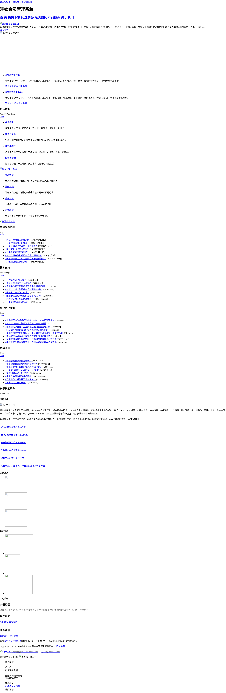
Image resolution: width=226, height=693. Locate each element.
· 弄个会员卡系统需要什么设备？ (20, 379)
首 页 (3, 17)
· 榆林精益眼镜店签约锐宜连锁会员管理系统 (25, 323)
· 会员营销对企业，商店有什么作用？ (22, 370)
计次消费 (9, 175)
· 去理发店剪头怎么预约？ (17, 292)
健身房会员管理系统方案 (12, 458)
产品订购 (18, 86)
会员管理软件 (6, 2)
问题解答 (27, 17)
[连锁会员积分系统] (7, 221)
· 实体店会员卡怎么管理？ (17, 249)
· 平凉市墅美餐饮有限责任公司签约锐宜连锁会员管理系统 (32, 342)
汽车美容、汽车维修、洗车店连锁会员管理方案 (23, 466)
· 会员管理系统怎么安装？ (17, 302)
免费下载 (14, 17)
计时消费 (9, 187)
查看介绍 (4, 30)
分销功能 (9, 198)
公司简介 (4, 636)
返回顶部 (9, 689)
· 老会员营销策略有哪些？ (17, 252)
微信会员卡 (10, 134)
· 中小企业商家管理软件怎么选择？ (21, 364)
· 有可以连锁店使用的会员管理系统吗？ (23, 289)
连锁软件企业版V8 (13, 92)
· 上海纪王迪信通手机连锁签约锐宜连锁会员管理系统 (30, 320)
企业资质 (14, 636)
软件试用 (9, 86)
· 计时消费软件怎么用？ (16, 280)
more (2, 116)
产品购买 (54, 17)
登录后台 (18, 103)
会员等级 (9, 122)
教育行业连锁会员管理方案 (13, 442)
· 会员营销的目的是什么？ (17, 243)
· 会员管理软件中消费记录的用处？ (21, 246)
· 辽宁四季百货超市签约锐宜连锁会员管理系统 (26, 330)
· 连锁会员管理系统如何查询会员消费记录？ (25, 286)
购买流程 (4, 622)
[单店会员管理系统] (8, 169)
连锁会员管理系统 (12, 641)
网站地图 (60, 646)
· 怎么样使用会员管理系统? (17, 240)
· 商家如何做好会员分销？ (17, 373)
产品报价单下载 (12, 686)
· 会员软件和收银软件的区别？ (19, 376)
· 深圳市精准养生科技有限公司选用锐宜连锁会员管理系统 (32, 339)
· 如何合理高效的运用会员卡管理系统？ (23, 255)
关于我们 (67, 17)
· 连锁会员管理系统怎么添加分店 (20, 299)
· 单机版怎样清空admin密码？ (18, 283)
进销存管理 (10, 158)
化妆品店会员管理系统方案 (13, 450)
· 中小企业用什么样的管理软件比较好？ (23, 367)
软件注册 (9, 103)
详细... (26, 86)
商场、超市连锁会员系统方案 (14, 435)
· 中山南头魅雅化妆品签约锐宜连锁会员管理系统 (27, 327)
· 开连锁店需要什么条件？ (17, 262)
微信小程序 (10, 146)
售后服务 (13, 622)
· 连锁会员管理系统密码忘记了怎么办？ (23, 296)
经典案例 (41, 17)
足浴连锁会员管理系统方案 (13, 427)
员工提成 (9, 210)
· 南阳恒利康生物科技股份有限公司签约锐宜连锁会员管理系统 (34, 333)
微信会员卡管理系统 (22, 2)
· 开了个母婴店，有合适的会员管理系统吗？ (25, 259)
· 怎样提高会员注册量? (15, 383)
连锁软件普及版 (12, 75)
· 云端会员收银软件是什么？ (18, 361)
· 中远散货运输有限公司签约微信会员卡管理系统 (27, 336)
